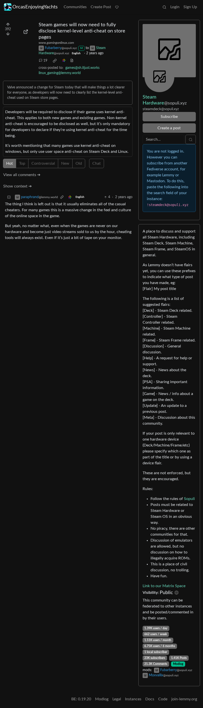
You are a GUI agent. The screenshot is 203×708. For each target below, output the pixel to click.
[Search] (164, 7)
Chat (96, 163)
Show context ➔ (17, 186)
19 (45, 60)
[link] (55, 60)
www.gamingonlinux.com (56, 43)
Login (174, 7)
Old (79, 163)
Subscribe (169, 117)
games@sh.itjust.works (82, 68)
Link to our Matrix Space (164, 586)
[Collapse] (9, 197)
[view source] (72, 61)
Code (162, 699)
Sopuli (189, 499)
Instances (133, 699)
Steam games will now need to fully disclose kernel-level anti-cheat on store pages (82, 31)
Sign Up (190, 7)
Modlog (178, 663)
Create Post (101, 7)
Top (22, 163)
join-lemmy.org (184, 699)
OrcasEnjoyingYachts (35, 6)
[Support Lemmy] (117, 7)
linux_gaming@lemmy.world (60, 73)
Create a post (169, 128)
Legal (116, 699)
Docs (149, 699)
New (65, 163)
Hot (9, 163)
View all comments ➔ (21, 175)
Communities (75, 7)
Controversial (43, 163)
